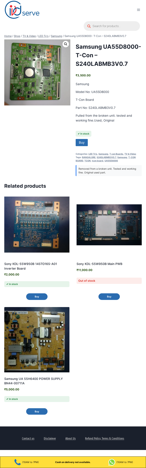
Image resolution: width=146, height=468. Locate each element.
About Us (70, 438)
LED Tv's (92, 154)
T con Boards (116, 154)
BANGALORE (88, 157)
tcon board (97, 160)
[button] (65, 44)
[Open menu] (138, 9)
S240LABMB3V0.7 (106, 157)
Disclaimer (50, 438)
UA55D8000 (111, 160)
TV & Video (130, 154)
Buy (82, 142)
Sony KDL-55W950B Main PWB (99, 264)
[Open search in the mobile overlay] (112, 26)
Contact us (28, 438)
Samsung (103, 154)
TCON (87, 160)
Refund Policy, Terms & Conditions (104, 438)
